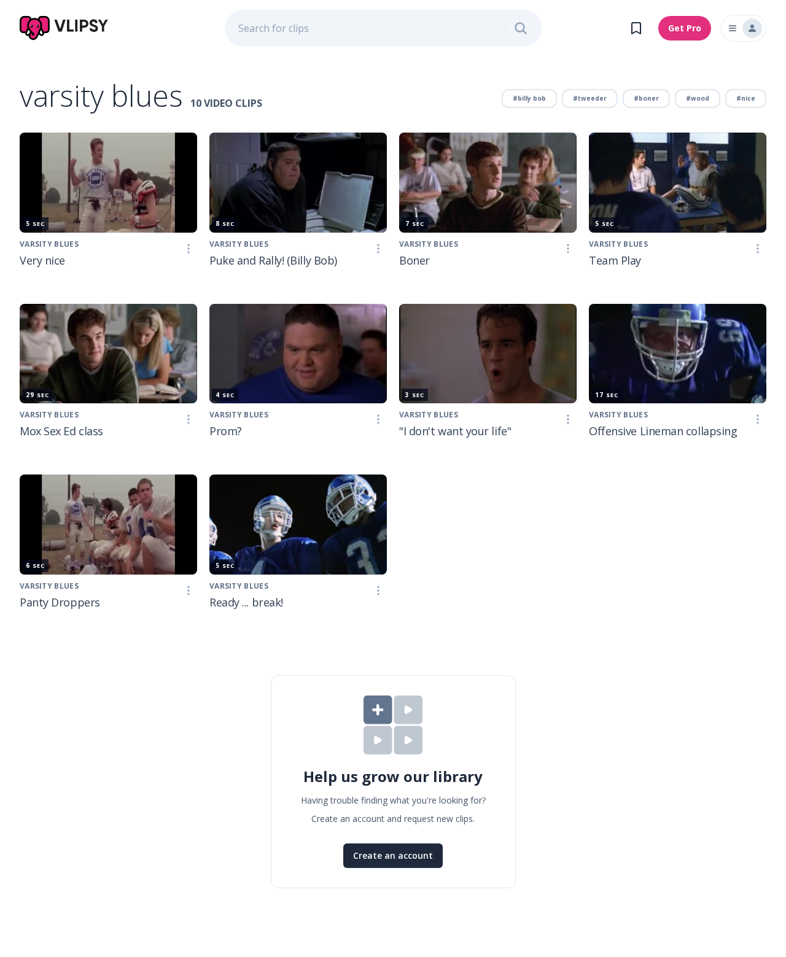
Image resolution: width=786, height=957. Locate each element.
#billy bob (529, 98)
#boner (646, 98)
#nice (745, 98)
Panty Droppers (60, 602)
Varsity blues (238, 415)
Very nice (42, 260)
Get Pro (684, 28)
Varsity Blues (49, 244)
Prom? (225, 431)
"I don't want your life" (455, 431)
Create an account (393, 855)
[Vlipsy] (64, 28)
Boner (414, 260)
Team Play (615, 260)
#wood (697, 98)
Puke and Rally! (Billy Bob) (273, 260)
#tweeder (590, 98)
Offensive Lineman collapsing (663, 431)
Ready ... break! (246, 602)
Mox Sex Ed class (61, 431)
